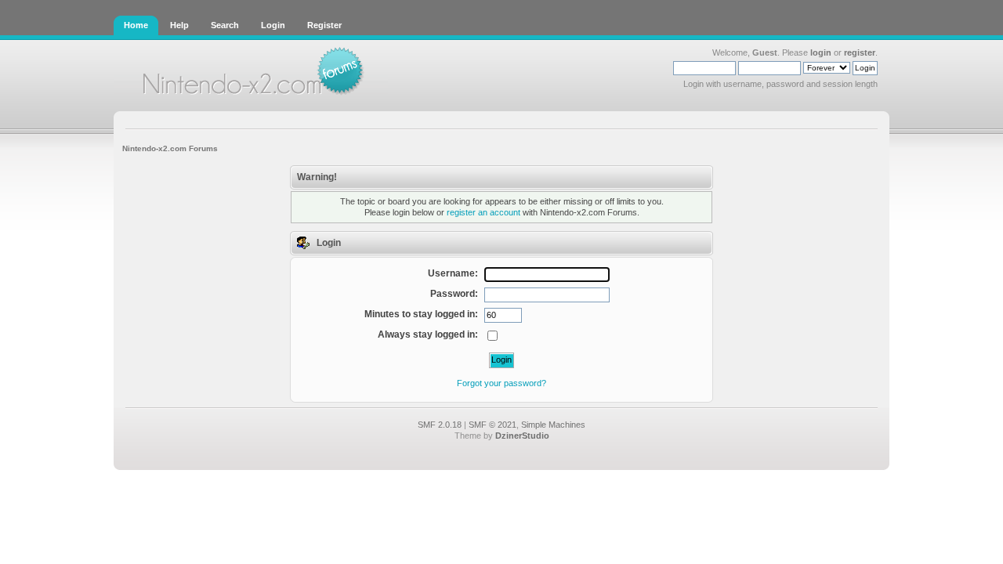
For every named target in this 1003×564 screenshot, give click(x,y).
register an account (483, 212)
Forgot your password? (501, 383)
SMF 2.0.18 (440, 424)
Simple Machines (553, 424)
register (859, 52)
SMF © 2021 (492, 424)
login (820, 52)
